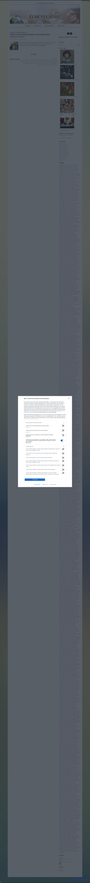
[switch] (62, 426)
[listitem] (45, 422)
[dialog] (45, 441)
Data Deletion (37, 484)
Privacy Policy (53, 484)
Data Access (45, 484)
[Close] (69, 398)
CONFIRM (34, 479)
